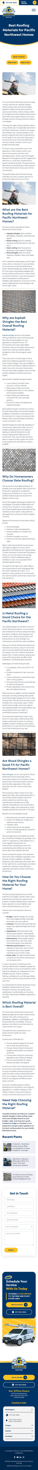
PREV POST (12, 62)
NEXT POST (25, 62)
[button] (33, 10)
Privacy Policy (27, 1461)
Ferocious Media (25, 1466)
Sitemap (19, 1463)
